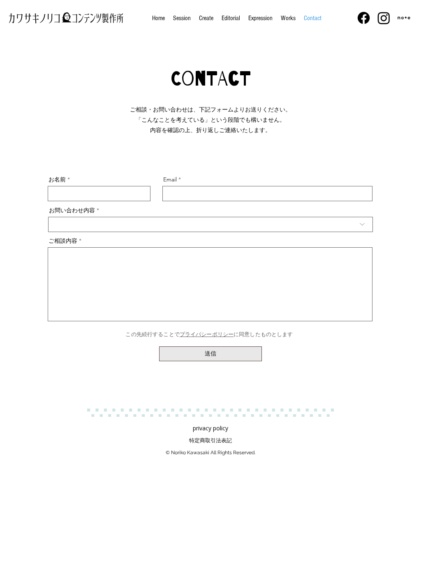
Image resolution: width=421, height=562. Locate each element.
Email (170, 179)
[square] (404, 18)
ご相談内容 (63, 241)
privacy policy (210, 428)
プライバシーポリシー (207, 334)
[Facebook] (364, 18)
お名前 (57, 179)
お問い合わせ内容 (72, 210)
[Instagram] (384, 18)
